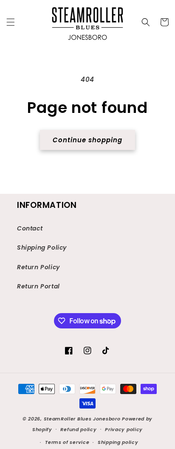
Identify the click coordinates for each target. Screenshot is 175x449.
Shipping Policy (42, 247)
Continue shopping (87, 139)
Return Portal (38, 286)
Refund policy (78, 429)
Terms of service (67, 442)
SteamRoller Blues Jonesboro (82, 418)
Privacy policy (124, 429)
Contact (29, 228)
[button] (10, 22)
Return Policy (38, 267)
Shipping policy (118, 442)
